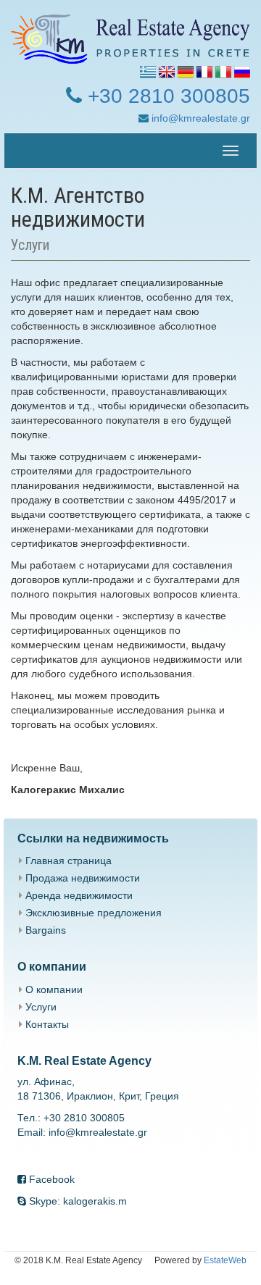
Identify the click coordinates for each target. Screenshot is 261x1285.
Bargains (45, 930)
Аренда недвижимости (79, 895)
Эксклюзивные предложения (93, 912)
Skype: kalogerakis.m (76, 1201)
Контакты (47, 1024)
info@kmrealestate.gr (199, 118)
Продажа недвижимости (82, 878)
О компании (54, 989)
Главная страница (68, 860)
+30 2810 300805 (166, 96)
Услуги (41, 1007)
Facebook (50, 1179)
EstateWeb (225, 1260)
